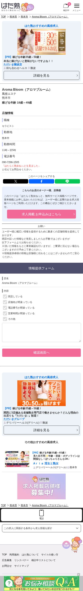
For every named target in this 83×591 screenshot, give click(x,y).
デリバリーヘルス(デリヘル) (22, 422)
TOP (3, 16)
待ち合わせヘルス (16, 68)
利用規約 (14, 554)
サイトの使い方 (49, 554)
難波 (33, 68)
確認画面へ (41, 352)
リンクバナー (21, 560)
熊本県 (13, 16)
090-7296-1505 (10, 162)
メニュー (76, 8)
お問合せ (7, 565)
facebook (41, 181)
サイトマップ (21, 565)
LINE (67, 181)
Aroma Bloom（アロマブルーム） (50, 16)
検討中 (66, 7)
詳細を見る (41, 75)
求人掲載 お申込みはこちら (41, 214)
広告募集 (7, 560)
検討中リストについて (43, 560)
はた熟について (30, 554)
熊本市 (24, 16)
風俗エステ (9, 93)
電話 (41, 518)
